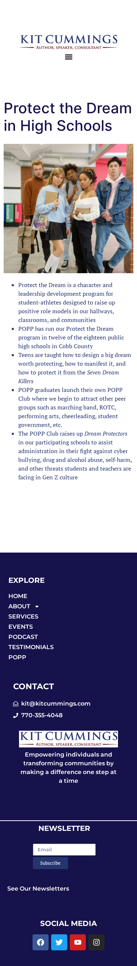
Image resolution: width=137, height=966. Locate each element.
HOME (17, 596)
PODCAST (23, 636)
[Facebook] (41, 942)
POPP (17, 657)
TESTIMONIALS (31, 647)
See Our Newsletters (38, 888)
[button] (68, 57)
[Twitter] (59, 942)
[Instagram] (96, 942)
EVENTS (20, 626)
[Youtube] (78, 942)
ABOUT (19, 606)
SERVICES (23, 616)
